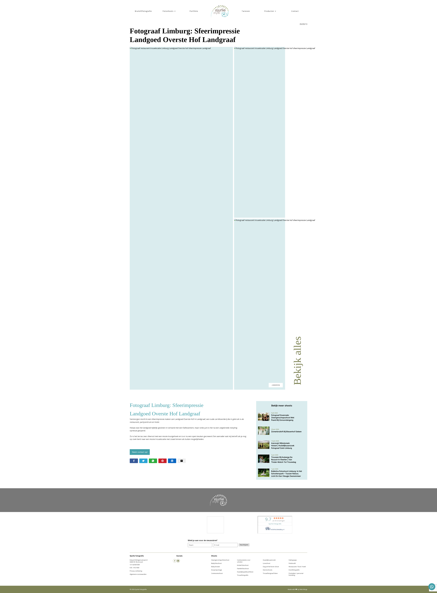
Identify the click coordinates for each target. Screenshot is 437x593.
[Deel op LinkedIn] (172, 461)
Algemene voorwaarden (138, 574)
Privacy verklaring (136, 571)
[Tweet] (143, 461)
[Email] (182, 461)
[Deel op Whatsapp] (153, 461)
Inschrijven (244, 545)
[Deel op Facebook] (134, 461)
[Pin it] (162, 461)
